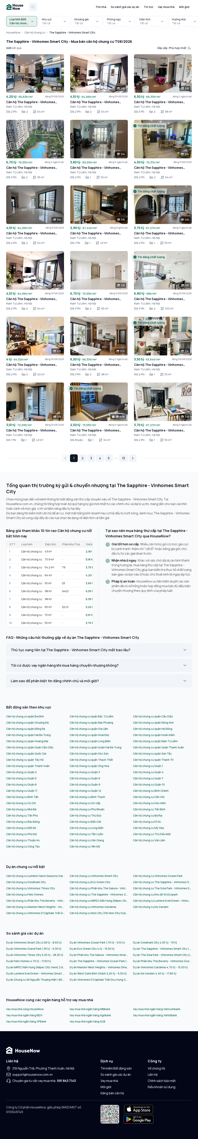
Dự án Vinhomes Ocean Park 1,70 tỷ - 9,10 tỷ (97, 942)
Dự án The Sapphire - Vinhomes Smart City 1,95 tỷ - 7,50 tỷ (162, 948)
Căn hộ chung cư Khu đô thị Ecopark (155, 894)
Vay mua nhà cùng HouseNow (25, 1009)
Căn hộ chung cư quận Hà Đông (152, 729)
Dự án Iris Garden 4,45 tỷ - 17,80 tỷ (155, 973)
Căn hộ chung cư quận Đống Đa (25, 729)
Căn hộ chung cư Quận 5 (21, 778)
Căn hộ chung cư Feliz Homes (24, 894)
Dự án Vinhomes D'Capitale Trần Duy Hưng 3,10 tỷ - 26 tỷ (99, 979)
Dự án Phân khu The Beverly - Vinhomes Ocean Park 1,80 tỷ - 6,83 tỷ (162, 961)
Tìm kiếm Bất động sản (116, 1068)
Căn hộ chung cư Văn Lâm (149, 840)
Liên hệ (153, 1074)
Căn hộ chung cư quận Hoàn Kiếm (154, 735)
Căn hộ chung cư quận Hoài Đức (89, 735)
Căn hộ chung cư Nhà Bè (21, 809)
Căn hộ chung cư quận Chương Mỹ (27, 722)
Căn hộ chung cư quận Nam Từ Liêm (155, 741)
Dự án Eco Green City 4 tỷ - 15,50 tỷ (92, 948)
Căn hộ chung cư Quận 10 (149, 784)
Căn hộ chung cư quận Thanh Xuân (28, 766)
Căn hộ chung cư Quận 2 (21, 772)
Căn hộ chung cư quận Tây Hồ (25, 760)
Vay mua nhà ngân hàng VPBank (26, 1021)
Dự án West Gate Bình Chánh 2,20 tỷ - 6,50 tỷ (98, 973)
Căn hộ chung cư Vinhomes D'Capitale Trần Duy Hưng (35, 913)
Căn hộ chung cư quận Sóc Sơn (89, 753)
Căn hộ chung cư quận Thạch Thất (91, 760)
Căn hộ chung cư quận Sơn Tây (152, 753)
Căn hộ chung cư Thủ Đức (86, 815)
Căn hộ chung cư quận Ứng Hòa (89, 766)
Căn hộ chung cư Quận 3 (85, 772)
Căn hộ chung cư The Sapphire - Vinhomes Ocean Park (99, 894)
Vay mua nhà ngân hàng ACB (87, 1021)
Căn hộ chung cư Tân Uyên (86, 834)
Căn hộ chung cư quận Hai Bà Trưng (28, 735)
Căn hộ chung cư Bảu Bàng (23, 821)
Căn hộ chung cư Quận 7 (148, 778)
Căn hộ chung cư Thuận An (23, 840)
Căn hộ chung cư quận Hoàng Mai (27, 741)
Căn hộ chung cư (34, 32)
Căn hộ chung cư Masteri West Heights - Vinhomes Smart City (35, 907)
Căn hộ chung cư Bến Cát (85, 821)
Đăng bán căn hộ (112, 1093)
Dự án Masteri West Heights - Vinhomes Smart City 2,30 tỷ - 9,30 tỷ (99, 967)
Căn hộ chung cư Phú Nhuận (87, 809)
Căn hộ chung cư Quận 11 (21, 790)
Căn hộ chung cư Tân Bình (149, 809)
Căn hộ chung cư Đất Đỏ (21, 828)
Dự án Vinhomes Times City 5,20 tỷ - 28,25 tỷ (34, 955)
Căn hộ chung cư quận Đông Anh (153, 722)
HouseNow (13, 32)
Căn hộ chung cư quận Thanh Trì (153, 760)
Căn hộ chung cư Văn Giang (87, 840)
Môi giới (184, 7)
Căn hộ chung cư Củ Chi (21, 803)
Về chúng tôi (156, 1068)
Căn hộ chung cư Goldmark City (26, 882)
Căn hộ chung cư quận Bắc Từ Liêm (92, 716)
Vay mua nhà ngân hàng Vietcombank (156, 1009)
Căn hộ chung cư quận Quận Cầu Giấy (29, 747)
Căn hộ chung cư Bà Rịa (147, 815)
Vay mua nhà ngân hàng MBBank (90, 1009)
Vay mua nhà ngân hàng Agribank (90, 1015)
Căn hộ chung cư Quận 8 (21, 784)
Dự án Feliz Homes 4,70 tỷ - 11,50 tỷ (28, 961)
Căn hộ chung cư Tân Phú (22, 815)
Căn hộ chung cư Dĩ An (147, 821)
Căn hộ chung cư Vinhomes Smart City (94, 876)
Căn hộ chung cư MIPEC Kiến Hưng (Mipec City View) (99, 900)
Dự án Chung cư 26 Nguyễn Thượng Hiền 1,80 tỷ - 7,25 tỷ (35, 979)
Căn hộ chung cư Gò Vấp (85, 803)
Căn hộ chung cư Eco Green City (90, 882)
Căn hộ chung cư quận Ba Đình (25, 716)
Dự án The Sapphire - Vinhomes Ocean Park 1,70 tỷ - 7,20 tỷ (99, 961)
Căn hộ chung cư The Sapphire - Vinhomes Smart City (162, 882)
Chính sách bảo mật (162, 1081)
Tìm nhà (101, 7)
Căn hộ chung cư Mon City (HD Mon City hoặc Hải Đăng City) (99, 913)
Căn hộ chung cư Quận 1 (148, 766)
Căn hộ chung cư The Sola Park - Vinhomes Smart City (162, 888)
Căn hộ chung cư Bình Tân (22, 797)
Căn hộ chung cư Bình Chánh (151, 790)
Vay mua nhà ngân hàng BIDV (24, 1015)
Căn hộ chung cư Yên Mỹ (85, 846)
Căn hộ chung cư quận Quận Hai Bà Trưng (95, 747)
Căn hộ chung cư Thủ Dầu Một (152, 834)
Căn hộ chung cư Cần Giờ (149, 797)
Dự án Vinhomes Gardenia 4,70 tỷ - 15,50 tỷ (160, 967)
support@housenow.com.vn (32, 1074)
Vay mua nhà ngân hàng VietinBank (155, 1015)
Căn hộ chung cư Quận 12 (85, 790)
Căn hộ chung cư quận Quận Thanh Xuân (158, 747)
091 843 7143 (66, 1081)
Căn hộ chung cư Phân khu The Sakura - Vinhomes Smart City (99, 888)
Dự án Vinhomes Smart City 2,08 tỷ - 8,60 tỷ (34, 942)
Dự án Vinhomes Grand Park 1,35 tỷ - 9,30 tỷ (33, 948)
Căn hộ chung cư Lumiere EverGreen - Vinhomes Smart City (162, 900)
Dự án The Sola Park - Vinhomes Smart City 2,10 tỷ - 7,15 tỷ (162, 955)
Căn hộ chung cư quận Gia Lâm (89, 729)
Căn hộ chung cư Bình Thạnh (87, 797)
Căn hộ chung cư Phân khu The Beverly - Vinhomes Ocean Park (35, 900)
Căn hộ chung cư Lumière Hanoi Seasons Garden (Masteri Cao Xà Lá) (35, 876)
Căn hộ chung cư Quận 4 (148, 772)
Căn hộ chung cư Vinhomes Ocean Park (158, 876)
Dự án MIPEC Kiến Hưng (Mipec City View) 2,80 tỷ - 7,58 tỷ (35, 967)
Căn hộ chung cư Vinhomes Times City (30, 888)
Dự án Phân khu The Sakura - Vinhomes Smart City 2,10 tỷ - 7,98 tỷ (99, 955)
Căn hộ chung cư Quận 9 (85, 784)
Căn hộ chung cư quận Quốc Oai (26, 753)
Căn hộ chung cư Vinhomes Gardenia (93, 907)
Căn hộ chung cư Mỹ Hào (148, 828)
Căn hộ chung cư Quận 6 (85, 778)
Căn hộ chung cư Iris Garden (150, 907)
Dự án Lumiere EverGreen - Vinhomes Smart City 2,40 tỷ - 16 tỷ (35, 973)
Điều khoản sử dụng (161, 1087)
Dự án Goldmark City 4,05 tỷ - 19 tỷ (155, 942)
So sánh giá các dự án (125, 7)
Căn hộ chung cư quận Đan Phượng (91, 722)
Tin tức (148, 7)
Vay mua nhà (166, 7)
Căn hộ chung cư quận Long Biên (90, 741)
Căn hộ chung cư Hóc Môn (149, 803)
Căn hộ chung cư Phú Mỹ (21, 834)
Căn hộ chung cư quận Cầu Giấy (153, 716)
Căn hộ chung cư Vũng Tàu (23, 846)
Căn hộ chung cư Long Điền (86, 828)
